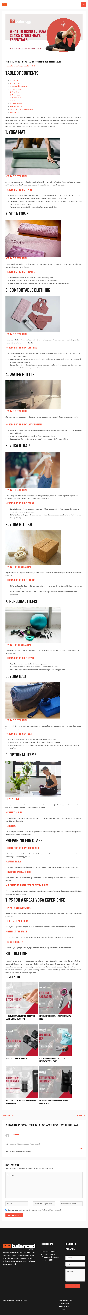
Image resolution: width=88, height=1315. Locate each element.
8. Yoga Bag (14, 101)
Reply (81, 1148)
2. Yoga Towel (15, 83)
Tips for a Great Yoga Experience (21, 109)
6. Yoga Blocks (15, 95)
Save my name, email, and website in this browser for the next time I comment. (34, 1210)
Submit (73, 1286)
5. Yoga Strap (14, 92)
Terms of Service (64, 1306)
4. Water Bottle (15, 89)
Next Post (81, 1115)
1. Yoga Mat (14, 80)
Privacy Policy (64, 1303)
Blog (28, 66)
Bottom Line (14, 112)
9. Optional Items (16, 103)
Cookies (62, 1309)
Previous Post (8, 1115)
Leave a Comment (11, 66)
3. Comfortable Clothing (18, 86)
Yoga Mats (23, 66)
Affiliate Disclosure (66, 1301)
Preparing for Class (16, 106)
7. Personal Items (16, 98)
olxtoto (16, 1135)
